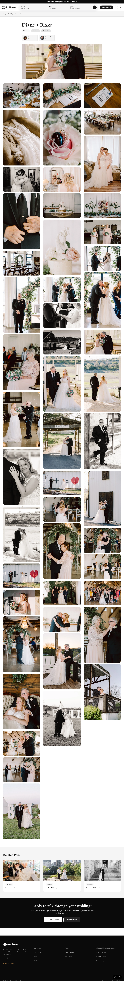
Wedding (10, 14)
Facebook (17, 968)
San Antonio (68, 956)
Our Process (37, 952)
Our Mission (37, 948)
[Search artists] (95, 7)
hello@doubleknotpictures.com (105, 948)
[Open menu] (120, 7)
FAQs (36, 961)
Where (23, 6)
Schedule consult (107, 7)
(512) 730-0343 (101, 952)
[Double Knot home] (9, 7)
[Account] (116, 7)
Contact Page (100, 961)
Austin (37, 31)
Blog (4, 14)
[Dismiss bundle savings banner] (121, 1)
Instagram (7, 968)
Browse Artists (72, 919)
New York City (69, 952)
